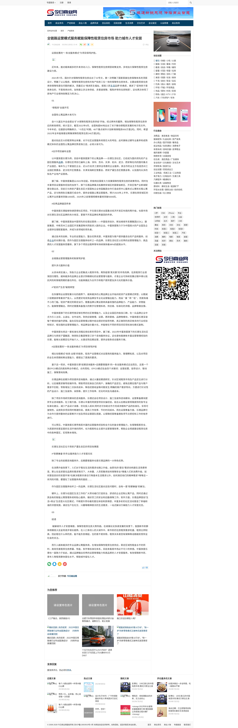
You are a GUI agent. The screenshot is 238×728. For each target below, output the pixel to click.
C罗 (156, 213)
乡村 (165, 217)
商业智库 (176, 23)
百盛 (156, 241)
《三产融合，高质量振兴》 (59, 618)
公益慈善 (164, 23)
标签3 (181, 229)
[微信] (49, 564)
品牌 (60, 162)
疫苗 (185, 237)
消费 (156, 237)
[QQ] (54, 564)
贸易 (163, 245)
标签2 (172, 229)
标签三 (166, 233)
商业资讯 (59, 23)
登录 (69, 2)
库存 (163, 225)
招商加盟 (118, 23)
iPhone (171, 213)
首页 (50, 23)
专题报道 (50, 2)
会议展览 (153, 23)
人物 (173, 217)
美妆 (171, 241)
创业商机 (106, 23)
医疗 (173, 221)
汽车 (183, 233)
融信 (185, 241)
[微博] (65, 564)
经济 (163, 241)
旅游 (185, 225)
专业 (179, 213)
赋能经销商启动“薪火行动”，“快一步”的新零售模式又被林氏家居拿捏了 (132, 640)
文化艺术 (141, 23)
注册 (61, 2)
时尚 (156, 229)
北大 (165, 221)
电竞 (178, 237)
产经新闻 (71, 23)
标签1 (164, 229)
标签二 (175, 233)
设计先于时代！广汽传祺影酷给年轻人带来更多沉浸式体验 (106, 698)
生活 (112, 86)
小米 (180, 221)
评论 (147, 45)
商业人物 (83, 23)
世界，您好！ (100, 709)
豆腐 (156, 245)
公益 (180, 217)
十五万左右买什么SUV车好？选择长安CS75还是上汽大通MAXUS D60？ (97, 653)
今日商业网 (56, 45)
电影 (171, 237)
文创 (171, 225)
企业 (51, 240)
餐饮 (158, 61)
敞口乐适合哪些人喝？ (127, 618)
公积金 (157, 221)
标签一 (157, 233)
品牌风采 (94, 23)
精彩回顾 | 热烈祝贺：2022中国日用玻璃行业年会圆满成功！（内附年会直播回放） (63, 640)
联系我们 (187, 725)
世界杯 (157, 217)
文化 (178, 225)
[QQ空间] (60, 564)
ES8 (163, 213)
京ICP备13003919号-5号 (83, 725)
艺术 (178, 241)
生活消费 (129, 23)
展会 (156, 225)
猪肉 (163, 237)
